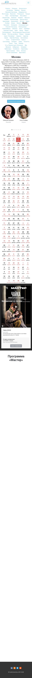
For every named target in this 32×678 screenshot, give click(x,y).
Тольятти (26, 41)
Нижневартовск (23, 25)
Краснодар (6, 21)
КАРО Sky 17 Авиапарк (20, 65)
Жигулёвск (23, 15)
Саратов (25, 36)
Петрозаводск (6, 32)
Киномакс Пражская (13, 71)
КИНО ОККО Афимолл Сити (10, 73)
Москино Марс (23, 82)
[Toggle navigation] (28, 2)
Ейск (6, 15)
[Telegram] (17, 668)
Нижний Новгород (11, 27)
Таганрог (14, 41)
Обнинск (14, 28)
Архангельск (23, 8)
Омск (20, 28)
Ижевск (20, 17)
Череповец (24, 49)
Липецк (7, 23)
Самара (27, 34)
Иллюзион (20, 60)
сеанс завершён (16, 346)
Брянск (23, 10)
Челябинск (16, 49)
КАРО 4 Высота (21, 62)
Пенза (21, 30)
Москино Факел (11, 86)
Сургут (24, 39)
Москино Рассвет (17, 84)
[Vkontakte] (11, 668)
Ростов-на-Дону (13, 34)
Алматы (7, 8)
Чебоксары (7, 49)
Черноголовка (10, 50)
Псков (4, 34)
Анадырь (14, 8)
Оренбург (27, 28)
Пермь (27, 30)
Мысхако (6, 25)
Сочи (7, 39)
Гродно (28, 14)
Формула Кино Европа (22, 93)
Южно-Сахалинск (12, 52)
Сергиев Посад (14, 37)
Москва (24, 23)
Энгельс (23, 50)
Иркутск (27, 17)
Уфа (26, 45)
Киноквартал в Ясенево (11, 67)
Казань (6, 19)
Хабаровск (16, 47)
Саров (6, 37)
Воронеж (13, 14)
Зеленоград (5, 17)
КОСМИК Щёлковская (17, 80)
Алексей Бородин (8, 120)
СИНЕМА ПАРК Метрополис (19, 89)
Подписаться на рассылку (16, 101)
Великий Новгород (11, 12)
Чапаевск (23, 47)
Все (4, 135)
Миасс (13, 23)
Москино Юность (21, 86)
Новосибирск (6, 28)
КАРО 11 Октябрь (10, 62)
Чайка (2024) (7, 330)
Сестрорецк (24, 37)
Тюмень (21, 43)
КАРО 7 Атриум (13, 63)
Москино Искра (13, 82)
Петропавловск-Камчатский (21, 32)
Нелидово (14, 25)
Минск (19, 23)
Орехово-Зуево (8, 30)
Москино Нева (7, 84)
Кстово (22, 21)
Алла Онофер (24, 120)
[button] (12, 130)
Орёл (16, 30)
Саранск (18, 36)
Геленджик (20, 14)
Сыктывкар (6, 41)
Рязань (21, 34)
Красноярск (14, 21)
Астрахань (10, 10)
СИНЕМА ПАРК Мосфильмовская (13, 91)
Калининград (14, 19)
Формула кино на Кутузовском (11, 95)
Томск (11, 43)
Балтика (5, 60)
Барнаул (17, 10)
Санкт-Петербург (9, 36)
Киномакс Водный (16, 69)
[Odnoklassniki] (14, 668)
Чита (17, 50)
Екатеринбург (14, 15)
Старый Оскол (15, 39)
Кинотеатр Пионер (15, 74)
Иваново (13, 17)
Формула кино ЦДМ (19, 97)
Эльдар (28, 97)
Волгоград (5, 14)
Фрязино (8, 47)
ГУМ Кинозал (12, 60)
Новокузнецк (23, 27)
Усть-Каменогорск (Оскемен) (14, 45)
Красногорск (24, 19)
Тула (15, 43)
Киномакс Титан (25, 71)
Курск (27, 21)
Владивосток (23, 12)
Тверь (20, 41)
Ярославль (22, 52)
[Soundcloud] (20, 668)
